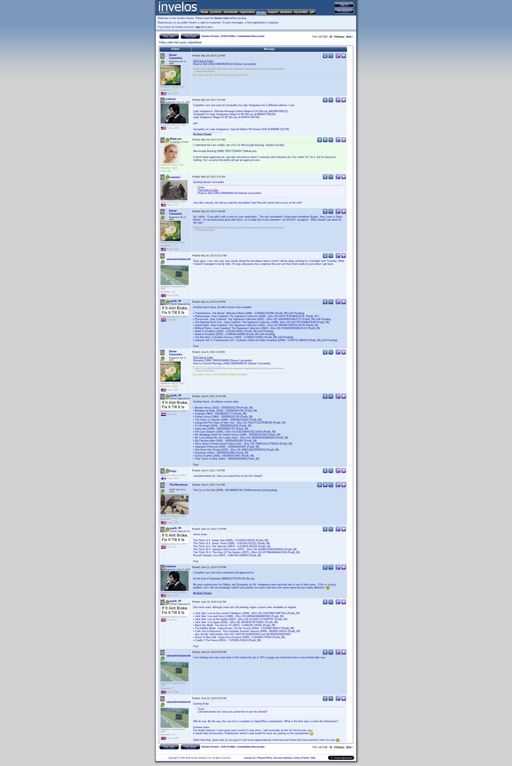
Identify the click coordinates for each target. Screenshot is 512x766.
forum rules (222, 18)
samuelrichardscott (178, 259)
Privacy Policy (264, 758)
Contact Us (250, 758)
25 (331, 36)
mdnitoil (175, 177)
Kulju (173, 471)
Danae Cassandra (175, 56)
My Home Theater (202, 134)
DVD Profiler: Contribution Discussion (242, 36)
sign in (199, 26)
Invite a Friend (301, 758)
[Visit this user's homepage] (325, 141)
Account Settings (283, 758)
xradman (170, 98)
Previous (339, 36)
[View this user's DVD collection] (330, 57)
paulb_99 (175, 300)
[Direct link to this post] (338, 57)
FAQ (313, 758)
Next (348, 36)
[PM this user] (325, 57)
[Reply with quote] (343, 57)
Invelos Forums (210, 36)
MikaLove (176, 138)
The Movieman (178, 484)
